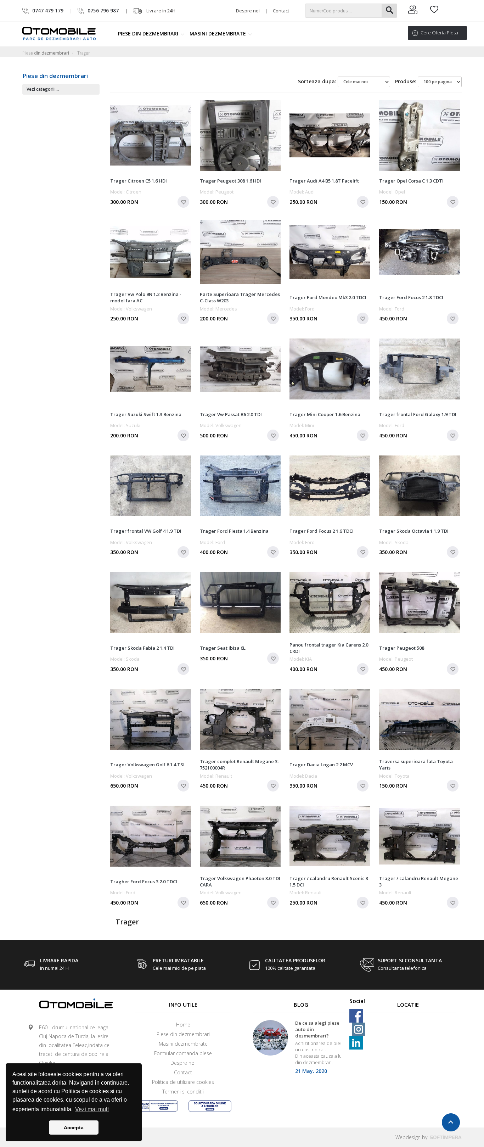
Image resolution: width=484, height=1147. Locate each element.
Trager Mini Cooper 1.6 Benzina (324, 414)
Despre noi (248, 10)
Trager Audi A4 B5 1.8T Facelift (324, 181)
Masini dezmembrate (218, 33)
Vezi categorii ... (43, 89)
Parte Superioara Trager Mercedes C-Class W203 (240, 297)
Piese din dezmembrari (149, 33)
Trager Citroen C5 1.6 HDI (138, 181)
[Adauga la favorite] (183, 202)
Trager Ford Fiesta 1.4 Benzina (234, 531)
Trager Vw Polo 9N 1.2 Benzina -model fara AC (145, 297)
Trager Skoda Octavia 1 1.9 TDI (414, 531)
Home (183, 1024)
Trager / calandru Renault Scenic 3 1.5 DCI (328, 881)
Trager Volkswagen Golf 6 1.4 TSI (147, 764)
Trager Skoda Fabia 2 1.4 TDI (142, 648)
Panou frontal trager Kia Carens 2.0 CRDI (328, 648)
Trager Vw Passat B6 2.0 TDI (231, 414)
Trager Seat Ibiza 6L (223, 648)
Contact (281, 10)
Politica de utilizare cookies (183, 1082)
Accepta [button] (74, 1127)
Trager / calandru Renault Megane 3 (418, 881)
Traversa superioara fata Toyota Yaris (416, 764)
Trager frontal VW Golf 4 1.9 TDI (145, 531)
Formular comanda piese (183, 1053)
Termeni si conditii (183, 1091)
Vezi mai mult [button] (92, 1109)
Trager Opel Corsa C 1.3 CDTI (411, 181)
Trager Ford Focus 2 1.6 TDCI (321, 531)
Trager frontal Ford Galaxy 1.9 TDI (417, 414)
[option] (301, 1049)
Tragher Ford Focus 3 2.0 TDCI (143, 881)
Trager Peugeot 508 (401, 648)
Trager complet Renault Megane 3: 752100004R (239, 764)
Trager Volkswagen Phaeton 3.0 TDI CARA (240, 881)
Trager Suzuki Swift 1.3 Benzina (145, 414)
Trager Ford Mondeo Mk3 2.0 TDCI (327, 297)
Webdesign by (412, 1137)
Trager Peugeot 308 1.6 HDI (230, 181)
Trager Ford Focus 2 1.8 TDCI (411, 297)
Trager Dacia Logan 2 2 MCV (321, 764)
